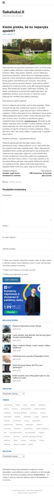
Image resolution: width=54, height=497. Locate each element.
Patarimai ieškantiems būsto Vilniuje (27, 326)
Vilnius (41, 440)
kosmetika (7, 416)
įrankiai (12, 182)
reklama (39, 424)
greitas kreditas (40, 408)
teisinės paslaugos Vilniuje (32, 436)
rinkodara (17, 428)
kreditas (17, 416)
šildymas (7, 444)
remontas (7, 428)
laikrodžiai (27, 416)
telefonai (7, 440)
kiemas (18, 182)
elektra (6, 408)
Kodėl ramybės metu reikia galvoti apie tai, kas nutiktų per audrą (31, 376)
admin (5, 34)
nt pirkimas (17, 420)
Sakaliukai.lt (13, 11)
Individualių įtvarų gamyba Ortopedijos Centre (31, 356)
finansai (15, 408)
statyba (41, 432)
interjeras (7, 412)
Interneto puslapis (9, 248)
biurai (25, 405)
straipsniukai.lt (39, 474)
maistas (7, 420)
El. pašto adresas (9, 237)
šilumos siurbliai (19, 444)
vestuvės (32, 440)
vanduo (23, 440)
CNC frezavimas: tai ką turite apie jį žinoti (40, 173)
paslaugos (29, 424)
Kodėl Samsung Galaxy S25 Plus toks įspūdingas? (27, 366)
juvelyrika (33, 412)
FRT (35, 493)
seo (5, 432)
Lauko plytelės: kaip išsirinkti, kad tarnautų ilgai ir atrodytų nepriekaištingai (32, 336)
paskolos (19, 424)
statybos (7, 436)
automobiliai (8, 405)
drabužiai (42, 405)
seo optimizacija (16, 432)
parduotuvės (8, 424)
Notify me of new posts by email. (17, 274)
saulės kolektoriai (42, 428)
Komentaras (7, 195)
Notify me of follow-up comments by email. (20, 270)
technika (16, 436)
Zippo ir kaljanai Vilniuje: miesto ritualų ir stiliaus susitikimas (31, 346)
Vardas (6, 225)
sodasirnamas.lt (30, 121)
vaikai (15, 440)
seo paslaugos (30, 432)
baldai (18, 405)
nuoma (26, 420)
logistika (45, 416)
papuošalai (36, 420)
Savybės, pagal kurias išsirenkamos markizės (11, 173)
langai (36, 416)
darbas (33, 405)
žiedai (31, 444)
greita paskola (26, 408)
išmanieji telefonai (20, 412)
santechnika (28, 428)
